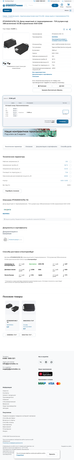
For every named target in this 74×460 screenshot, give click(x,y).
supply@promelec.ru (11, 369)
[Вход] (62, 5)
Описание (35, 76)
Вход (61, 7)
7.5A (66, 172)
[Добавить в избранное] (64, 29)
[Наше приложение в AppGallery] (45, 374)
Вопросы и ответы (9, 420)
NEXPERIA (55, 37)
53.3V (66, 168)
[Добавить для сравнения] (67, 29)
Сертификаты (7, 424)
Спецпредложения (9, 401)
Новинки (6, 399)
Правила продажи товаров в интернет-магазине (19, 416)
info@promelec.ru (10, 364)
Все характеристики (38, 72)
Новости (5, 391)
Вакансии (6, 404)
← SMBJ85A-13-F (11, 335)
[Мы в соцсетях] (40, 362)
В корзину (63, 121)
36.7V (66, 165)
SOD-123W (64, 180)
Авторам (5, 408)
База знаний (7, 427)
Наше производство (9, 406)
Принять (52, 454)
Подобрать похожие (12, 191)
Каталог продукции (9, 395)
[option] (16, 46)
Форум (5, 431)
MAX (62, 86)
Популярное (7, 429)
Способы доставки (9, 418)
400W (66, 176)
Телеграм (43, 86)
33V (66, 161)
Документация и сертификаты (42, 74)
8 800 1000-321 (9, 358)
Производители (8, 397)
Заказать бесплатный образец (52, 90)
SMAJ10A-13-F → (27, 335)
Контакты (6, 393)
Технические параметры (13, 146)
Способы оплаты (8, 422)
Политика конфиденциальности (13, 443)
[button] (5, 47)
